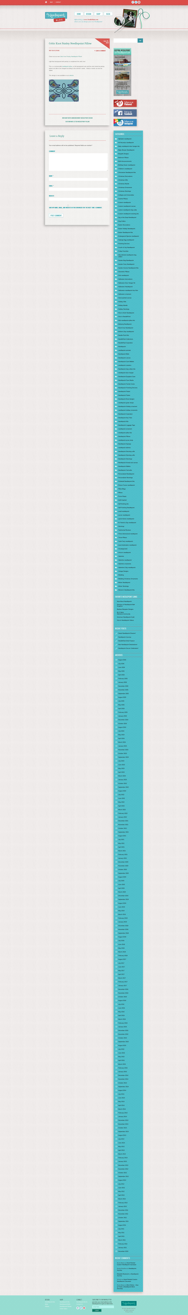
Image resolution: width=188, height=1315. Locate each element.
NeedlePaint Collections (125, 339)
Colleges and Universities (126, 195)
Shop (98, 13)
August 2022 (122, 791)
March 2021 (122, 851)
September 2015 (123, 1041)
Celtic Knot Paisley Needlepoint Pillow (70, 43)
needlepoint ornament (125, 429)
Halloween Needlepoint (125, 286)
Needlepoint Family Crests (126, 384)
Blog (108, 13)
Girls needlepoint (123, 275)
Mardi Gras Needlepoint (125, 328)
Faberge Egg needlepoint (126, 240)
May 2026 (121, 671)
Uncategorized (122, 549)
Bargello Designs (123, 153)
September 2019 (123, 899)
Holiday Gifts (122, 301)
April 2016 (121, 1015)
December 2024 (123, 719)
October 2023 (122, 753)
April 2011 (121, 1236)
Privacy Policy (129, 1312)
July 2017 (121, 963)
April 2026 (121, 675)
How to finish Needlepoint (126, 313)
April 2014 (121, 1105)
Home (46, 2)
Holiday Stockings (123, 309)
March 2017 (122, 978)
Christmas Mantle (123, 183)
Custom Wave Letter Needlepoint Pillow (77, 122)
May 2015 (121, 1056)
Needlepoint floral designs (126, 399)
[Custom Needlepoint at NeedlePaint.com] (122, 95)
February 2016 (122, 1023)
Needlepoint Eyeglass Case (126, 376)
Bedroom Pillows (123, 157)
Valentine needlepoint (125, 560)
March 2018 (122, 952)
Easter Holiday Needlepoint (126, 228)
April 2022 (121, 806)
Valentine (121, 556)
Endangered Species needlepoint (128, 236)
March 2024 (122, 742)
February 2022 (122, 813)
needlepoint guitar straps (126, 402)
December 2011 (123, 1210)
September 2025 (123, 693)
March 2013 (122, 1154)
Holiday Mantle (122, 305)
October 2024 (122, 723)
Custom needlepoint (124, 202)
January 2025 (122, 716)
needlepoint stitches (124, 447)
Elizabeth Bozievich (123, 1274)
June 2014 (121, 1098)
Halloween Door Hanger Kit (126, 283)
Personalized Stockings (125, 477)
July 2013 (121, 1139)
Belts (46, 1304)
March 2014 (122, 1109)
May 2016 (121, 1011)
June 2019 (121, 907)
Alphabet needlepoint (124, 139)
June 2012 (121, 1187)
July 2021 (121, 839)
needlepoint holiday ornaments (127, 410)
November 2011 (123, 1214)
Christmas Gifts (123, 180)
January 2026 (122, 682)
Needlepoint (122, 346)
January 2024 (122, 746)
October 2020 (122, 869)
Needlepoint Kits (123, 421)
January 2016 (122, 1026)
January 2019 (122, 922)
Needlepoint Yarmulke (125, 470)
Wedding (121, 575)
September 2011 (123, 1221)
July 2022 (121, 794)
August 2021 (122, 836)
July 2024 (121, 731)
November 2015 (123, 1034)
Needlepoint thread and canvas (128, 462)
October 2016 (122, 996)
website (71, 75)
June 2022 (121, 798)
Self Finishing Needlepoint (126, 507)
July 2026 (121, 663)
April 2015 (121, 1060)
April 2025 (121, 708)
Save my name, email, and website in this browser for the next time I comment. (75, 207)
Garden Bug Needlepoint (126, 260)
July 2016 (121, 1004)
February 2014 (122, 1113)
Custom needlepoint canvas (127, 206)
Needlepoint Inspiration (125, 414)
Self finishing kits (123, 504)
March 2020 (122, 892)
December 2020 (123, 862)
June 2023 (121, 764)
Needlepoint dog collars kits (126, 369)
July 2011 (121, 1229)
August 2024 (122, 727)
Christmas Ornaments (125, 187)
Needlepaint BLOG (81, 1302)
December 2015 (123, 1030)
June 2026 (121, 667)
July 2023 (121, 761)
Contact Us (79, 1304)
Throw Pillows (122, 537)
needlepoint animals (124, 350)
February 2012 (122, 1202)
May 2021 (121, 843)
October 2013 (122, 1128)
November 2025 (123, 690)
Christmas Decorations (125, 176)
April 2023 (121, 772)
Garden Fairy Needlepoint (126, 264)
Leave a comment (101, 51)
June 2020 (121, 884)
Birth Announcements (125, 161)
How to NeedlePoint (124, 316)
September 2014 (123, 1086)
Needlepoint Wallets (124, 466)
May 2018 (121, 948)
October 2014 (122, 1083)
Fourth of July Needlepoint (126, 247)
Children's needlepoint (125, 168)
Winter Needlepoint (124, 582)
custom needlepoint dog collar (127, 210)
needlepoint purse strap (125, 440)
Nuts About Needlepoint (124, 601)
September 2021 (123, 832)
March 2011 (122, 1240)
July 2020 (121, 880)
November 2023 (123, 749)
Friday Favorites (123, 251)
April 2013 (121, 1150)
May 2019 (121, 910)
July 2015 (121, 1049)
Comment (52, 151)
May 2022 (121, 802)
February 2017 (122, 982)
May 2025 (121, 705)
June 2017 (121, 967)
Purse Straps (122, 496)
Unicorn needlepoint (124, 552)
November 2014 (123, 1079)
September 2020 (123, 873)
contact (58, 2)
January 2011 (122, 1247)
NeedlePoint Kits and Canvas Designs (56, 17)
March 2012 (122, 1199)
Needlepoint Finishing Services (127, 387)
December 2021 (123, 821)
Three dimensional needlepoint (127, 534)
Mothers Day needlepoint (126, 331)
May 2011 (121, 1232)
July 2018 (121, 940)
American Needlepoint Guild (125, 617)
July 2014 (121, 1094)
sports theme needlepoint (126, 519)
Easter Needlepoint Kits (125, 232)
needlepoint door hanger (126, 372)
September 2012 (123, 1176)
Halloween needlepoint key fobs (128, 290)
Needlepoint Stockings (125, 459)
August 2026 (122, 660)
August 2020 (122, 877)
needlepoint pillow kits (125, 432)
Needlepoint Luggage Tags (126, 425)
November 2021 (123, 824)
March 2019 (122, 914)
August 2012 (122, 1180)
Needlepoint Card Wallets (126, 361)
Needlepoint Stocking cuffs (126, 451)
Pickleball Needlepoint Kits (126, 481)
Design (88, 13)
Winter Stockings (123, 586)
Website (51, 196)
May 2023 (121, 768)
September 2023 (123, 757)
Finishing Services (124, 243)
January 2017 (122, 985)
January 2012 (122, 1206)
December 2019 (123, 895)
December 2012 (123, 1165)
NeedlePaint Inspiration (125, 343)
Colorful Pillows (123, 198)
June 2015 (121, 1053)
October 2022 (122, 783)
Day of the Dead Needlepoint (127, 217)
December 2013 (123, 1120)
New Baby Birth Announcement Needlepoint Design (77, 118)
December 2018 (123, 925)
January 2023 (122, 779)
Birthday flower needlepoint (126, 165)
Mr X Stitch (120, 612)
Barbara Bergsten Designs (125, 609)
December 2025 (123, 686)
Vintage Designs (123, 571)
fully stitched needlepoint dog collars (127, 255)
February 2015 (122, 1068)
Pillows (120, 492)
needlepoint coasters (124, 365)
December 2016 (123, 989)
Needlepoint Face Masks (126, 380)
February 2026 (122, 678)
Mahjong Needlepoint (125, 324)
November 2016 (123, 993)
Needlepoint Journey (124, 637)
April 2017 (121, 974)
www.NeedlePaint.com (91, 19)
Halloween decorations (125, 279)
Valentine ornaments (124, 564)
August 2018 (122, 937)
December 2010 (123, 1251)
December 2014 (123, 1075)
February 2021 (122, 854)
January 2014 (122, 1116)
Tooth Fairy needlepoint (125, 541)
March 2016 (122, 1019)
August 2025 (122, 697)
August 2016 (122, 1000)
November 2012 (123, 1169)
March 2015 (122, 1064)
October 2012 (122, 1172)
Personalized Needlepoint (126, 474)
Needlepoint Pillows (124, 436)
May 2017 (121, 970)
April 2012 (121, 1195)
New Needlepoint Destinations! (127, 644)
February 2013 (122, 1157)
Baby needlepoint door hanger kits (129, 146)
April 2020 (121, 888)
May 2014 (121, 1101)
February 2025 (122, 712)
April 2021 (121, 847)
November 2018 (123, 929)
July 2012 (121, 1184)
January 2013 (122, 1161)
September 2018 (123, 933)
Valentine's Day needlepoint (126, 567)
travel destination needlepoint (127, 545)
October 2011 (122, 1217)
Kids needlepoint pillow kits (126, 320)
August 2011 (122, 1225)
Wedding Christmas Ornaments (128, 579)
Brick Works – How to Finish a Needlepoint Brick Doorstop (127, 1286)
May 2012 (121, 1191)
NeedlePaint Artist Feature (126, 641)
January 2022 (122, 817)
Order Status (63, 1309)
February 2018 (122, 955)
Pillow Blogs (122, 489)
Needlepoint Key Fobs (125, 417)
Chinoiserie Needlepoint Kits (127, 172)
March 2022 (122, 809)
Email (51, 186)
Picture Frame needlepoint (126, 485)
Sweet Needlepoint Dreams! (127, 633)
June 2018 (121, 944)
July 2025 (121, 701)
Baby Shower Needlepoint (126, 150)
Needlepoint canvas (124, 358)
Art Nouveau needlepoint (126, 142)
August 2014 (122, 1090)
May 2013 (121, 1146)
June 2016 (121, 1008)
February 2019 (122, 918)
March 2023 (122, 776)
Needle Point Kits (123, 335)
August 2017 (122, 959)
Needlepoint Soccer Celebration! (128, 648)
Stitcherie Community (123, 614)
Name (51, 176)
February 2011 (122, 1244)
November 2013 (123, 1124)
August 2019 (122, 903)
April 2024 (121, 738)
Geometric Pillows (123, 271)
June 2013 (121, 1143)
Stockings (121, 526)
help (51, 2)
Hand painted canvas (124, 298)
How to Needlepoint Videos (125, 620)
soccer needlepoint (124, 515)
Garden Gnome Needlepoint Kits (128, 268)
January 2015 (122, 1071)
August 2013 (122, 1135)
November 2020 (123, 866)
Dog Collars (122, 221)
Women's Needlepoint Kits (126, 590)
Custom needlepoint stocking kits (128, 213)
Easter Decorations (124, 225)
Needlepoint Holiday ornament (127, 406)
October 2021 (122, 828)
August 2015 (122, 1045)
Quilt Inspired (122, 500)
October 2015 (122, 1038)
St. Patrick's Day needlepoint (127, 522)
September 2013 (123, 1131)
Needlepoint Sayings (124, 444)
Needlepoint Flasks (124, 391)
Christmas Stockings (124, 191)
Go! (140, 40)
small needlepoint (123, 511)
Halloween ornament (124, 294)
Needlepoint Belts (123, 354)
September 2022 (123, 787)
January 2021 (122, 858)
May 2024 (121, 734)
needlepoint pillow (67, 66)
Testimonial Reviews (124, 530)
